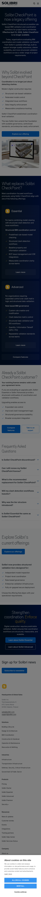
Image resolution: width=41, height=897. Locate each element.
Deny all (20, 886)
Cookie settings (20, 892)
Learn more (8, 874)
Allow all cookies (20, 880)
